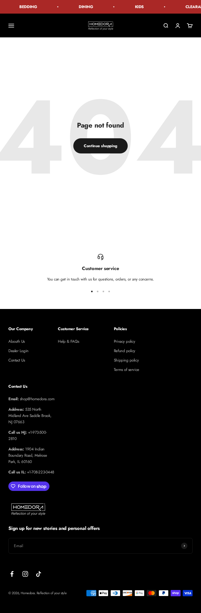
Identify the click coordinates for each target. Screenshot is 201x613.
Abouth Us (16, 341)
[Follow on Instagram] (25, 573)
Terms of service (126, 370)
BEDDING (26, 7)
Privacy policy (124, 341)
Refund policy (124, 351)
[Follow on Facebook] (11, 573)
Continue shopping (100, 146)
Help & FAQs (68, 341)
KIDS (137, 7)
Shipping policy (126, 360)
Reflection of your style (51, 593)
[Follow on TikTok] (38, 573)
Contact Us (16, 360)
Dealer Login (18, 351)
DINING (83, 7)
